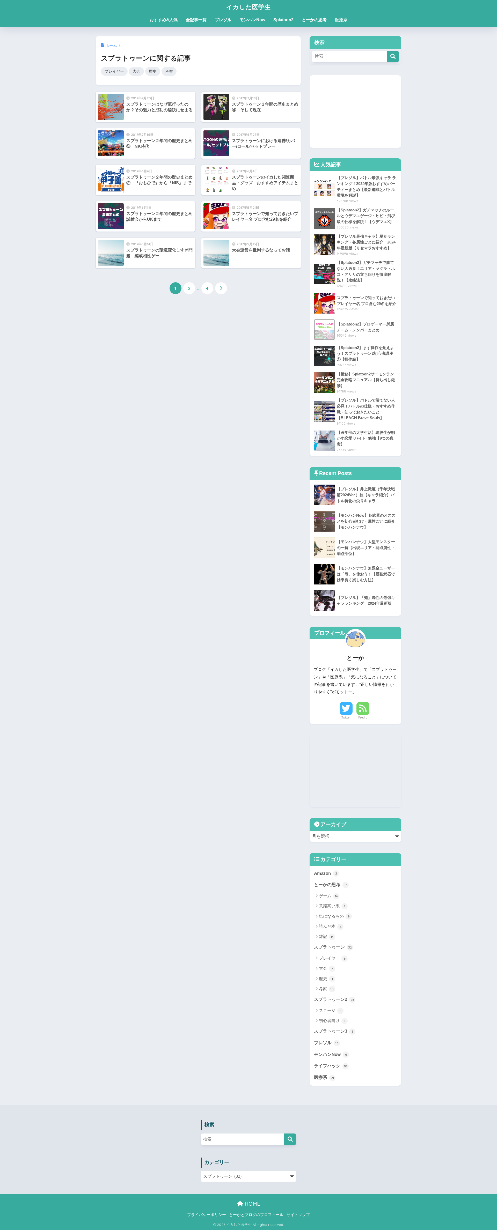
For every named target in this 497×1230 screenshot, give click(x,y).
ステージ (330, 1010)
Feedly (362, 717)
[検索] (393, 56)
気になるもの (334, 916)
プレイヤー (114, 71)
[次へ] (221, 288)
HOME (251, 1204)
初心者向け (332, 1020)
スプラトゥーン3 (333, 1031)
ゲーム (328, 896)
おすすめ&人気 (164, 20)
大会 (136, 71)
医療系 (341, 20)
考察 (169, 71)
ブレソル (223, 20)
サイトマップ (298, 1215)
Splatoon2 (283, 20)
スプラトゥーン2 (334, 999)
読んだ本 (330, 926)
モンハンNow (252, 20)
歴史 (153, 71)
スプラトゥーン (333, 947)
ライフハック (330, 1065)
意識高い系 (332, 906)
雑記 (326, 936)
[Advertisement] (355, 111)
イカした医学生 (248, 7)
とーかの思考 (314, 20)
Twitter (346, 717)
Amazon (325, 873)
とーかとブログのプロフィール (256, 1215)
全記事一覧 (196, 20)
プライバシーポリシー (206, 1215)
